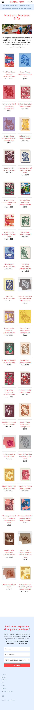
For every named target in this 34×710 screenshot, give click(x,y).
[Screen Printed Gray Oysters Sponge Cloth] (25, 442)
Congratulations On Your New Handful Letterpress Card (25, 518)
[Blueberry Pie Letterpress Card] (9, 252)
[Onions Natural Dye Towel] (9, 573)
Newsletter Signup (7, 691)
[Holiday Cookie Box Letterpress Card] (25, 92)
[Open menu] (3, 2)
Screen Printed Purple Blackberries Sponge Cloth (9, 138)
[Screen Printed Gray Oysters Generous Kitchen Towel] (25, 284)
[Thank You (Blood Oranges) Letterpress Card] (9, 60)
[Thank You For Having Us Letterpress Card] (9, 316)
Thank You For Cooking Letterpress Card (9, 202)
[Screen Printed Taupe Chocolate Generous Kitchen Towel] (25, 538)
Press (3, 685)
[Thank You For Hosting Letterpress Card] (9, 220)
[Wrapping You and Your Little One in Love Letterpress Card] (9, 504)
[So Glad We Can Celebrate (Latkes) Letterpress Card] (25, 573)
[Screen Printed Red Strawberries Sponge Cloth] (9, 92)
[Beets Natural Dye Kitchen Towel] (9, 442)
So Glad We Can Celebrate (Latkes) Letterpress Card (25, 587)
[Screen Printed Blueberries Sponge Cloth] (25, 60)
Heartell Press (11, 700)
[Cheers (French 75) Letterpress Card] (9, 474)
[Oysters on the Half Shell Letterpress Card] (25, 156)
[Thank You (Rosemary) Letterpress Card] (25, 252)
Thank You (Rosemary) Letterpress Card (25, 266)
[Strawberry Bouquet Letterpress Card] (9, 348)
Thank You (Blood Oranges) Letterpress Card (9, 74)
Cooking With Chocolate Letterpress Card (9, 552)
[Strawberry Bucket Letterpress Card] (25, 378)
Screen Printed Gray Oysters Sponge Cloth (25, 456)
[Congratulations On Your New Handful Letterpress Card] (25, 504)
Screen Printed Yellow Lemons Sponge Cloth (25, 330)
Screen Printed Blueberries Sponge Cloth (25, 74)
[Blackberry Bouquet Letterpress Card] (9, 410)
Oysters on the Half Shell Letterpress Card (25, 170)
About (4, 677)
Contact (4, 688)
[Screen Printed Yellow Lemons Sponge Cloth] (25, 316)
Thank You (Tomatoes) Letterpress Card (9, 392)
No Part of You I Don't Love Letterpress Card (25, 202)
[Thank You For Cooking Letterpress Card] (9, 188)
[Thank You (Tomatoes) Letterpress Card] (9, 378)
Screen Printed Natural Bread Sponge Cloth (25, 424)
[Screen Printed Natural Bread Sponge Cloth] (25, 410)
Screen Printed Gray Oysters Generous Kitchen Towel (25, 298)
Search (4, 674)
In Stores (4, 680)
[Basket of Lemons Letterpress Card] (25, 124)
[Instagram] (3, 696)
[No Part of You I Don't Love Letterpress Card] (25, 188)
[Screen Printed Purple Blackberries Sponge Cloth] (9, 124)
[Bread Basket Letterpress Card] (25, 348)
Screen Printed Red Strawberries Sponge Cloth (9, 106)
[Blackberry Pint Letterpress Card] (9, 156)
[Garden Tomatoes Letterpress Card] (25, 474)
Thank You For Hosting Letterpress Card (9, 234)
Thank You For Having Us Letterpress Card (9, 330)
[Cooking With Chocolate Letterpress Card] (9, 538)
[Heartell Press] (16, 2)
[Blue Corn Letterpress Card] (9, 284)
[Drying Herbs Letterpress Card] (25, 220)
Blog (3, 683)
